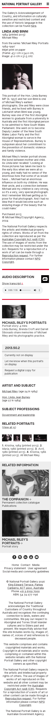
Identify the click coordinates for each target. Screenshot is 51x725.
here (33, 26)
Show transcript (11, 283)
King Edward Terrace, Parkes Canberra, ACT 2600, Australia (25, 586)
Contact (25, 565)
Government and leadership (18, 415)
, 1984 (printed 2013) (22, 445)
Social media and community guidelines (26, 571)
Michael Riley (10, 37)
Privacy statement (15, 568)
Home (15, 565)
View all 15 (9, 427)
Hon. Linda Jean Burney (16, 397)
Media (35, 565)
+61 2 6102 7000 (30, 591)
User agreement (37, 568)
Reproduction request (15, 255)
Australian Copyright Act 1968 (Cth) (23, 239)
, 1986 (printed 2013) (18, 448)
